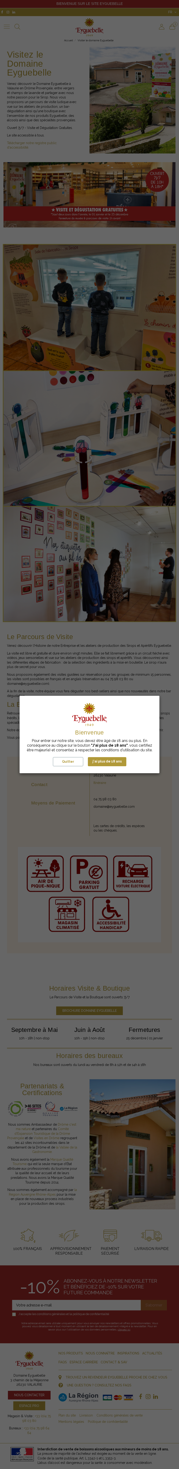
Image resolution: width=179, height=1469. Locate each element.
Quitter (68, 761)
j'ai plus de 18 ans (107, 761)
